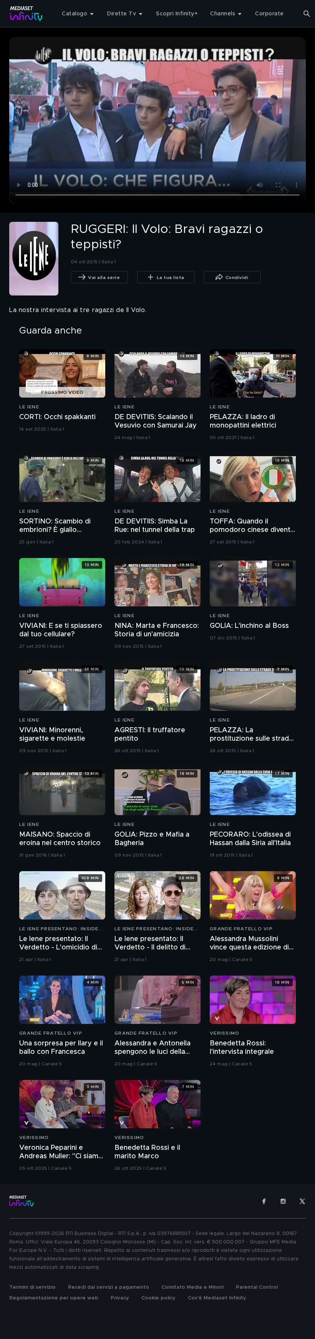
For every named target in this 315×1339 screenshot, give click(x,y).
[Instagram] (283, 1201)
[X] (302, 1201)
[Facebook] (263, 1201)
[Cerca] (307, 13)
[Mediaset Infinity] (26, 13)
